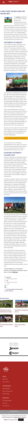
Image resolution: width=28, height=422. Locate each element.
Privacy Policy (5, 379)
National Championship (17, 289)
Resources (6, 398)
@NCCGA (15, 272)
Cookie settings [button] (14, 419)
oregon (6, 290)
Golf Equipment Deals (7, 400)
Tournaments (7, 386)
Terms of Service (6, 381)
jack (7, 280)
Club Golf (8, 277)
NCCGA (18, 17)
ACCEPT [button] (21, 419)
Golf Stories (5, 403)
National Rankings (6, 388)
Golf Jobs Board (6, 405)
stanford (11, 290)
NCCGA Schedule (6, 393)
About (4, 376)
